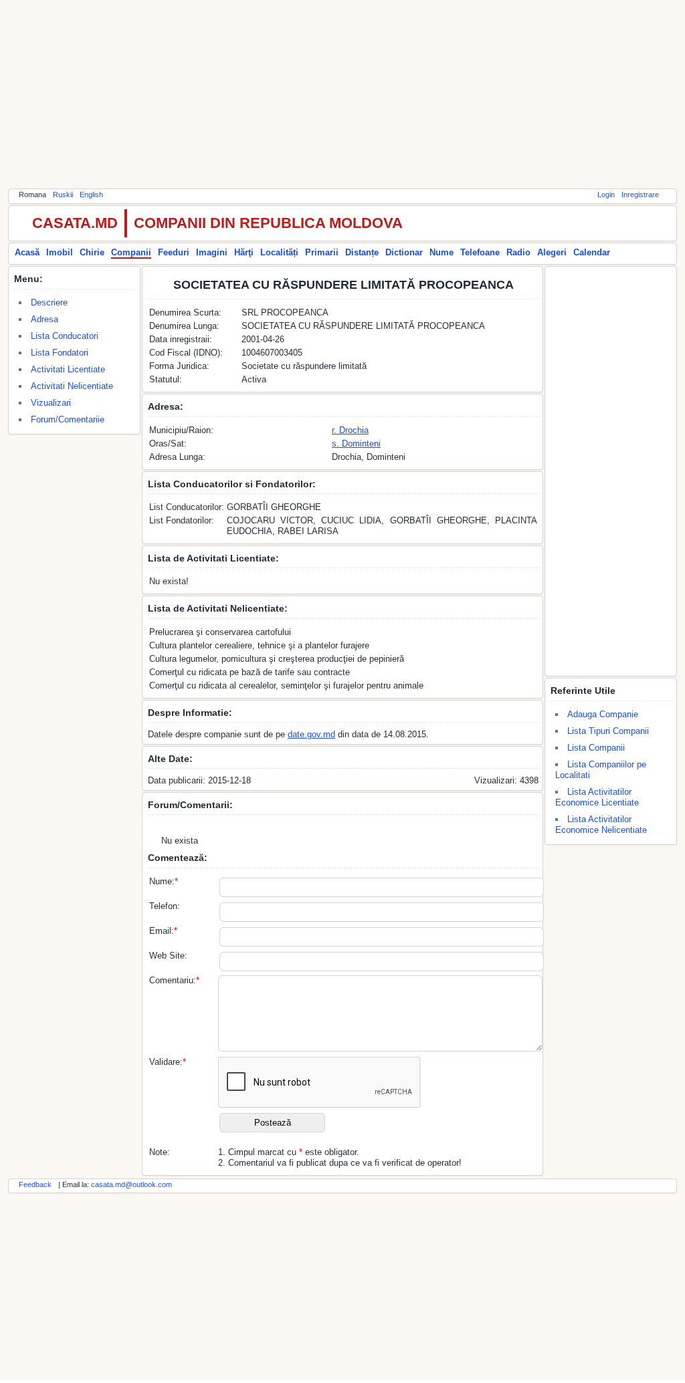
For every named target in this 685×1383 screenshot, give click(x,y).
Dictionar (404, 252)
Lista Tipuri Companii (608, 731)
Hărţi (244, 252)
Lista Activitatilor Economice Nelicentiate (601, 824)
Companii (131, 252)
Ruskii (63, 195)
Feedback (35, 1184)
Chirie (92, 252)
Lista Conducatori (64, 336)
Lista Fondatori (59, 353)
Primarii (321, 252)
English (91, 195)
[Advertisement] (342, 93)
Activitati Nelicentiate (72, 386)
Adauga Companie (602, 714)
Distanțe (362, 252)
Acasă (27, 252)
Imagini (211, 252)
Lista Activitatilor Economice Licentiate (597, 797)
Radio (518, 252)
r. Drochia (350, 430)
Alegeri (552, 252)
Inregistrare (640, 195)
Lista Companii (596, 748)
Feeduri (173, 252)
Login (606, 195)
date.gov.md (311, 734)
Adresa (44, 319)
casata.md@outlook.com (131, 1184)
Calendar (591, 252)
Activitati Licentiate (68, 369)
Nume (441, 252)
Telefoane (480, 252)
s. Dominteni (356, 443)
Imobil (59, 252)
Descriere (49, 302)
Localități (279, 252)
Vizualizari (51, 403)
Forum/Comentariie (67, 419)
